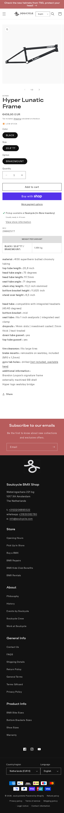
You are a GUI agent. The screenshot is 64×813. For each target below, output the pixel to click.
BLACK (10, 135)
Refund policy (53, 796)
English (40, 14)
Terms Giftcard (15, 684)
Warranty (12, 734)
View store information (18, 221)
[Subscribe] (53, 447)
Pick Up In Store (16, 545)
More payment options (32, 204)
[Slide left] (24, 89)
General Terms (15, 676)
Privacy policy (16, 801)
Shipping (17, 119)
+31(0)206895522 (19, 509)
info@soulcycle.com (21, 518)
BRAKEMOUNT (15, 161)
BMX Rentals (14, 575)
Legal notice (22, 806)
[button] (4, 14)
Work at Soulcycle (16, 626)
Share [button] (9, 394)
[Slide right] (39, 89)
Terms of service (32, 801)
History (11, 603)
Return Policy (14, 669)
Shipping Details (16, 661)
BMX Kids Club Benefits (20, 567)
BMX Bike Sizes (15, 712)
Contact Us (13, 646)
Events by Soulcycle (18, 611)
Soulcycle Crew (15, 618)
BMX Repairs (14, 560)
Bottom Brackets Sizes (19, 720)
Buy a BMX (13, 552)
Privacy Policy (14, 691)
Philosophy (13, 596)
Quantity (6, 168)
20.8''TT (10, 148)
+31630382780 (28, 514)
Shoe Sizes (13, 727)
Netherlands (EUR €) (20, 771)
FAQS (10, 654)
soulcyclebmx (19, 796)
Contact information (41, 806)
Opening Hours (15, 537)
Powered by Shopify (35, 796)
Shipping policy (50, 801)
